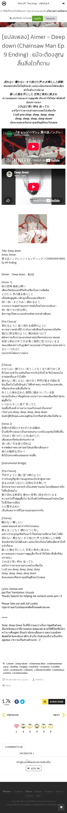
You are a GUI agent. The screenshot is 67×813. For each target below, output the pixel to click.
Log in (35, 768)
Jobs (38, 795)
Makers (11, 3)
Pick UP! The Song (27, 3)
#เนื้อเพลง (28, 670)
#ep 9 (5, 667)
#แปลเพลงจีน (15, 670)
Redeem (49, 791)
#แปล (5, 670)
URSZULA (44, 3)
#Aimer (10, 663)
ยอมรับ (37, 18)
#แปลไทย (55, 667)
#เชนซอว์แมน (58, 670)
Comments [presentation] (14, 746)
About (59, 791)
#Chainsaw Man (37, 663)
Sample (38, 791)
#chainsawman (54, 663)
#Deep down (21, 663)
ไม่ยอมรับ (50, 18)
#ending (14, 667)
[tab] (13, 746)
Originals (18, 791)
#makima (33, 667)
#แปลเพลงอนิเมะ (20, 673)
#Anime (7, 673)
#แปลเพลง (45, 667)
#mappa (23, 667)
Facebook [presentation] (27, 754)
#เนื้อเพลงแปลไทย (42, 670)
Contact (29, 795)
